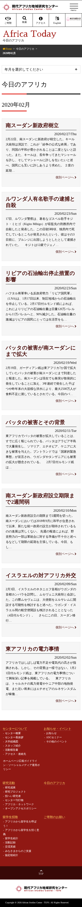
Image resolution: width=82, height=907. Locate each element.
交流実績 (10, 846)
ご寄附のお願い (54, 817)
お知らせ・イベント (57, 728)
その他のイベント (56, 741)
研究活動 (9, 783)
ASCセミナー (54, 737)
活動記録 (10, 842)
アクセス (40, 23)
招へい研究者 (13, 796)
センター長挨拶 (14, 737)
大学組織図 (11, 741)
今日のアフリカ (25, 48)
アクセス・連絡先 (15, 753)
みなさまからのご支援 (18, 850)
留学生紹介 (11, 838)
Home (8, 48)
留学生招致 (10, 817)
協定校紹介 (11, 855)
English (57, 23)
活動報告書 (11, 749)
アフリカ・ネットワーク (19, 804)
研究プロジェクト (15, 791)
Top (41, 873)
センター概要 (13, 733)
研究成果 (10, 787)
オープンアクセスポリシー (21, 808)
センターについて (15, 728)
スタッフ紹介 (13, 745)
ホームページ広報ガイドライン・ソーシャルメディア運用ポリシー (21, 765)
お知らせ (51, 733)
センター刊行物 (14, 800)
